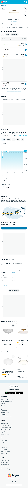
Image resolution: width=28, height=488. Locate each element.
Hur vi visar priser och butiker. (14, 91)
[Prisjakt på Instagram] (15, 481)
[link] (8, 335)
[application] (14, 159)
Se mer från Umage (5, 285)
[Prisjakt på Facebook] (12, 481)
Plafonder (4, 5)
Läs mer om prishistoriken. (21, 135)
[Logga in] (26, 2)
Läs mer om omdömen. (6, 203)
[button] (3, 8)
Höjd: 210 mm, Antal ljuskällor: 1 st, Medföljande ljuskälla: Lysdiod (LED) (14, 23)
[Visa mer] (2, 44)
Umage (13, 272)
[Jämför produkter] (25, 15)
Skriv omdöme (14, 21)
